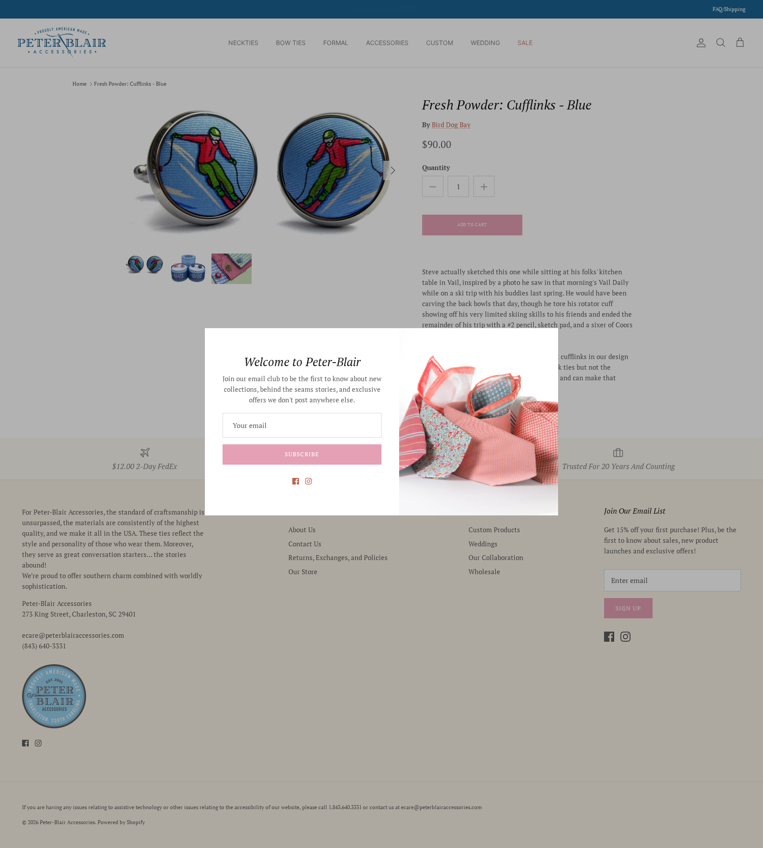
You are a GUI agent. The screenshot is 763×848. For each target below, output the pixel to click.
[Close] (547, 339)
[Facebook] (295, 481)
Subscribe (302, 454)
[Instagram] (308, 481)
